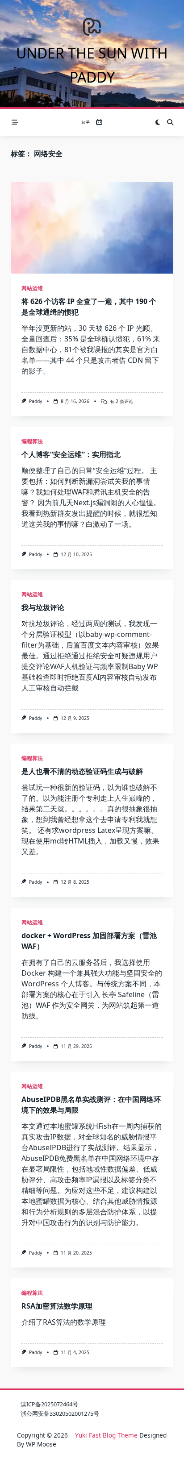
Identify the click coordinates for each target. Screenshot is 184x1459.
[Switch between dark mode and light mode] (158, 122)
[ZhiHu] (86, 122)
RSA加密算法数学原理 (56, 1306)
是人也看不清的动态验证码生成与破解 (82, 771)
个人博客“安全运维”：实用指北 (71, 454)
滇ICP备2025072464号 (49, 1404)
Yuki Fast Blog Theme (106, 1435)
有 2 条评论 (121, 401)
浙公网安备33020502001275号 (60, 1413)
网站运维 (32, 288)
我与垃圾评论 (42, 607)
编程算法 (32, 441)
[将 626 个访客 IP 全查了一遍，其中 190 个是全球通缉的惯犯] (92, 228)
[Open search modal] (170, 122)
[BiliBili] (99, 122)
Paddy (35, 401)
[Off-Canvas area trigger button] (15, 122)
